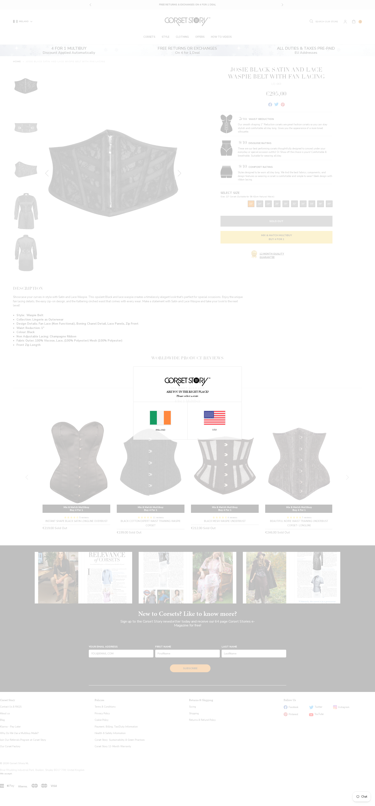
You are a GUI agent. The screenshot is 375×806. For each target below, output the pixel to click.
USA (214, 429)
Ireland (160, 430)
